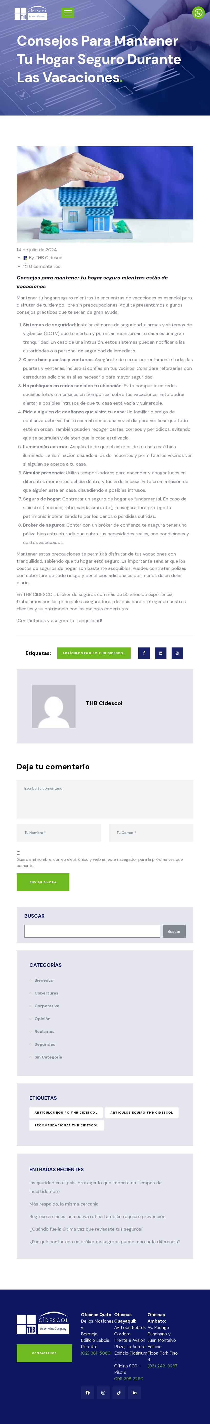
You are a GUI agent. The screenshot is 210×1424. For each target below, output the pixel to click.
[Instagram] (103, 1392)
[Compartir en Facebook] (144, 653)
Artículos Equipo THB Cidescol (93, 653)
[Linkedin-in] (134, 1392)
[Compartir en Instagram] (177, 653)
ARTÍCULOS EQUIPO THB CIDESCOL (66, 1113)
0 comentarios (44, 266)
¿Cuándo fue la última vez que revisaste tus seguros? (86, 1229)
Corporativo (47, 1006)
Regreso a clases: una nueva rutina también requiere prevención (97, 1216)
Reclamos (45, 1031)
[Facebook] (87, 1392)
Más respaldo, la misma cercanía (64, 1204)
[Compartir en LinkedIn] (160, 653)
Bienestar (44, 980)
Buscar (34, 916)
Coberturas (46, 993)
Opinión (42, 1018)
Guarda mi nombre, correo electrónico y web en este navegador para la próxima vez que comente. (100, 862)
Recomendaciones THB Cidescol (67, 1125)
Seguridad (45, 1044)
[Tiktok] (118, 1392)
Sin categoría (48, 1057)
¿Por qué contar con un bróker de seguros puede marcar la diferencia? (105, 1242)
